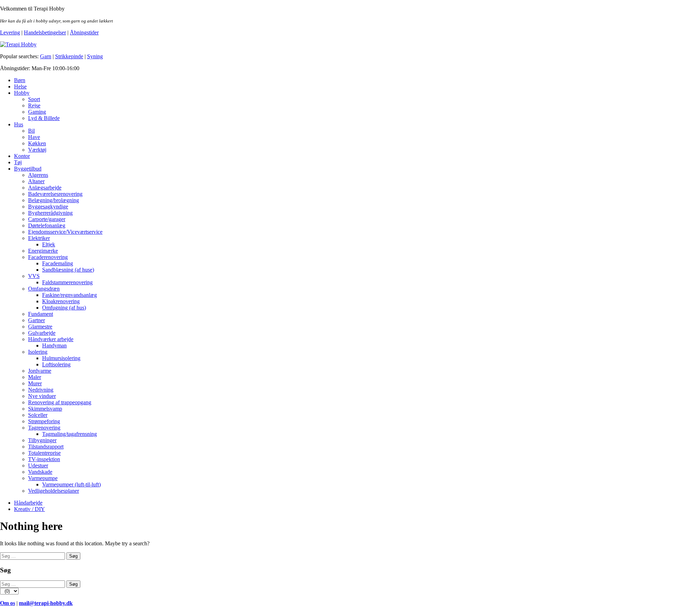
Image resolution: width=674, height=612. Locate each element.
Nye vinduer (42, 396)
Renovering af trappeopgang (59, 402)
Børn (19, 80)
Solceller (37, 415)
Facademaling (57, 263)
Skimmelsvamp (45, 409)
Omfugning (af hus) (64, 308)
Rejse (34, 105)
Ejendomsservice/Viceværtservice (65, 232)
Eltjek (48, 244)
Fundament (40, 314)
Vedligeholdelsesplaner (53, 491)
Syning (95, 56)
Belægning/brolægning (53, 200)
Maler (34, 377)
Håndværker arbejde (50, 339)
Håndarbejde (28, 503)
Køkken (37, 143)
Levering (10, 32)
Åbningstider (84, 32)
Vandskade (40, 472)
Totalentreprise (44, 453)
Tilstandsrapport (46, 447)
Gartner (36, 320)
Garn (45, 56)
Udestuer (38, 465)
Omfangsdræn (44, 289)
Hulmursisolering (61, 358)
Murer (35, 383)
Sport (34, 99)
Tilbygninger (42, 440)
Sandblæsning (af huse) (68, 270)
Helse (20, 86)
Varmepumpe (43, 478)
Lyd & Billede (44, 118)
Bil (31, 131)
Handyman (54, 345)
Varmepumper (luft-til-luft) (71, 484)
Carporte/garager (46, 219)
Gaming (37, 112)
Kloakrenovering (61, 301)
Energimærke (43, 251)
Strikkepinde (69, 56)
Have (34, 137)
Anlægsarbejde (44, 188)
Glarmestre (40, 327)
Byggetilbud (27, 169)
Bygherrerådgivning (50, 213)
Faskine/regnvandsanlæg (69, 295)
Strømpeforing (44, 421)
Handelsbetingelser (45, 32)
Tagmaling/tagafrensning (69, 434)
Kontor (22, 156)
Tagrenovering (44, 428)
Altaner (36, 181)
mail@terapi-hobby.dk (46, 603)
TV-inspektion (44, 459)
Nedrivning (40, 390)
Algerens (38, 175)
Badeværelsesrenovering (55, 194)
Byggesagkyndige (48, 206)
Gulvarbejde (41, 333)
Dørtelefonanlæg (46, 225)
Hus (18, 124)
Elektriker (39, 238)
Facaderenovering (48, 257)
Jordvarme (39, 371)
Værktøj (37, 150)
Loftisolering (56, 364)
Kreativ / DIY (29, 509)
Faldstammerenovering (67, 282)
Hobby (21, 93)
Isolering (37, 352)
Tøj (18, 162)
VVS (34, 276)
